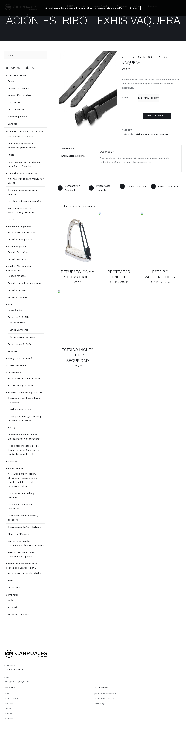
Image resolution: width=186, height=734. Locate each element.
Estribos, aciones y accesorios (151, 134)
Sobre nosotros (12, 698)
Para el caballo (14, 468)
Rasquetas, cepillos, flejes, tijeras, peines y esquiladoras (24, 436)
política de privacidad (105, 693)
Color (125, 97)
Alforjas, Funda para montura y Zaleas (26, 180)
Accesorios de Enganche (21, 232)
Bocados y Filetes (17, 297)
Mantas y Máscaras (18, 534)
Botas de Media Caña (20, 344)
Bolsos (11, 81)
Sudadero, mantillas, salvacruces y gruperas (21, 210)
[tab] (67, 148)
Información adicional (73, 155)
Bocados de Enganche (18, 226)
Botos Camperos (19, 329)
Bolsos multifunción (19, 88)
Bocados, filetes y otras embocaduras (19, 268)
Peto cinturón (16, 109)
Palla (10, 600)
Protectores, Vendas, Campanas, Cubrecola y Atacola (26, 543)
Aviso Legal (100, 703)
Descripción (67, 148)
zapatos (12, 351)
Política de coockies (104, 698)
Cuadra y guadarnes (19, 409)
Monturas (11, 461)
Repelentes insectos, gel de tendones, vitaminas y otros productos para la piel (23, 449)
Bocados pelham (17, 290)
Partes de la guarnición (21, 385)
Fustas (12, 154)
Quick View (77, 241)
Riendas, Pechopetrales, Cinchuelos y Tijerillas (21, 554)
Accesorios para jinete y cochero (24, 131)
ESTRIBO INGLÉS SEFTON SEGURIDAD (77, 355)
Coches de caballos (17, 365)
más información (114, 8)
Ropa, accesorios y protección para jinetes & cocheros (24, 164)
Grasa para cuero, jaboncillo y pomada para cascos (24, 418)
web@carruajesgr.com (16, 681)
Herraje (12, 427)
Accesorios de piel (16, 75)
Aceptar (133, 8)
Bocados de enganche (20, 239)
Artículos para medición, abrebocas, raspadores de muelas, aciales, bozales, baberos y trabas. (22, 479)
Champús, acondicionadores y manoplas (25, 400)
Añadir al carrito (157, 116)
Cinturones (14, 102)
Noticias (8, 713)
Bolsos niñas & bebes (19, 95)
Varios (11, 219)
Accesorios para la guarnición (24, 378)
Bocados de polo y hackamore (24, 283)
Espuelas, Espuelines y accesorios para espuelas (22, 145)
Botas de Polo (17, 322)
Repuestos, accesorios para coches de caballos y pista (21, 565)
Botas (9, 304)
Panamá (12, 607)
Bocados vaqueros (16, 246)
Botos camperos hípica (22, 337)
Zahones (12, 123)
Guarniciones (13, 372)
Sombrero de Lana (18, 614)
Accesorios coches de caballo (24, 573)
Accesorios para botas (20, 136)
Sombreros (12, 594)
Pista (11, 580)
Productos (9, 703)
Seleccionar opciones (116, 238)
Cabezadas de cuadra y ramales (21, 495)
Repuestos (14, 587)
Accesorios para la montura (22, 173)
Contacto (9, 718)
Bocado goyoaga (17, 275)
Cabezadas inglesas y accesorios (20, 506)
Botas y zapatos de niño (19, 358)
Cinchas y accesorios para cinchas (22, 192)
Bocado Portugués (18, 252)
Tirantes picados (17, 116)
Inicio (6, 693)
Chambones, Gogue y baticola (24, 527)
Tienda (7, 708)
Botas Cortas (15, 310)
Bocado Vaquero (17, 259)
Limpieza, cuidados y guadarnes (24, 392)
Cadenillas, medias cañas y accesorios (23, 517)
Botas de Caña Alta (18, 317)
